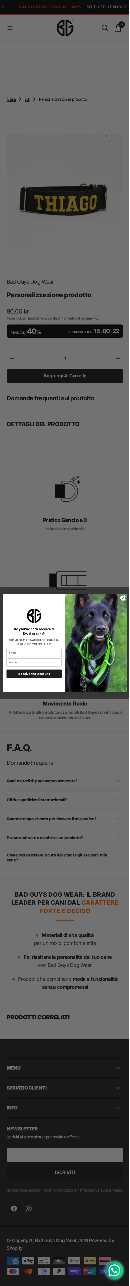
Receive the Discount (31, 674)
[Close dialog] (120, 598)
